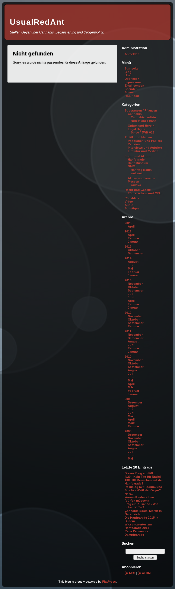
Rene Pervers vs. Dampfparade (137, 533)
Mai (130, 268)
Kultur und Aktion (137, 156)
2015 (128, 246)
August (133, 261)
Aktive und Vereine (141, 178)
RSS (132, 573)
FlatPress (109, 581)
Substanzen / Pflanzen (141, 110)
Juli (130, 265)
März (131, 387)
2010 (128, 356)
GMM (131, 166)
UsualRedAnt (37, 22)
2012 (128, 312)
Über (128, 75)
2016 (128, 231)
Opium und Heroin (141, 125)
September (135, 253)
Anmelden (132, 54)
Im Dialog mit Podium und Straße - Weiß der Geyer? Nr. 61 (143, 490)
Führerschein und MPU (144, 193)
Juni (131, 297)
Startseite (132, 68)
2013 (128, 280)
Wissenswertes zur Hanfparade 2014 (138, 526)
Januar (133, 241)
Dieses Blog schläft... (140, 473)
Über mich (132, 78)
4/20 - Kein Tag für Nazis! (143, 476)
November (135, 283)
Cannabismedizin (143, 117)
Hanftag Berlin (141, 169)
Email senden (134, 85)
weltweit (137, 173)
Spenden (131, 89)
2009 (128, 399)
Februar (133, 238)
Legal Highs (136, 129)
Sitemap (130, 92)
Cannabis (135, 114)
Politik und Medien (138, 137)
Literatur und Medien (143, 151)
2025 (128, 223)
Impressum (133, 82)
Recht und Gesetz (138, 189)
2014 (128, 258)
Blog (128, 72)
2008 (128, 431)
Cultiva (136, 185)
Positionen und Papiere (145, 140)
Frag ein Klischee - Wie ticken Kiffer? (141, 505)
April (131, 226)
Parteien (134, 144)
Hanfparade (136, 159)
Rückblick (132, 198)
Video (129, 201)
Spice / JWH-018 (142, 132)
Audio (129, 205)
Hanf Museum (138, 163)
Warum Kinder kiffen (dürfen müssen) (139, 498)
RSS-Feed (132, 95)
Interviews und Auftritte (145, 147)
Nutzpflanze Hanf (143, 120)
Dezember (135, 402)
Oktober (134, 250)
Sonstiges (132, 208)
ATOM (146, 573)
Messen (133, 181)
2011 (128, 331)
